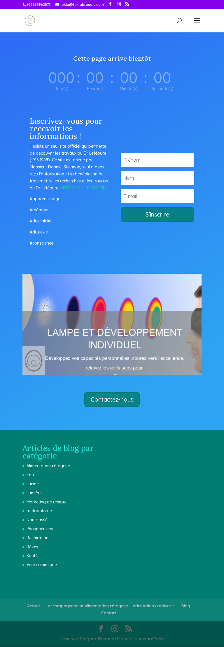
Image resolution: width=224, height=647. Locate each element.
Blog (185, 605)
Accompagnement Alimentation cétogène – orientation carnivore (111, 605)
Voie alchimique (42, 564)
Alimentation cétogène (48, 465)
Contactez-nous (112, 399)
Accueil (33, 605)
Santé (32, 555)
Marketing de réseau (46, 502)
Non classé (37, 519)
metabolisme (39, 510)
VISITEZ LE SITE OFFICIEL (83, 188)
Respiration (37, 537)
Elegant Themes (97, 638)
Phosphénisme (41, 528)
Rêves (32, 547)
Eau (30, 474)
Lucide (33, 483)
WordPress (153, 638)
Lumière (34, 493)
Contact (108, 612)
